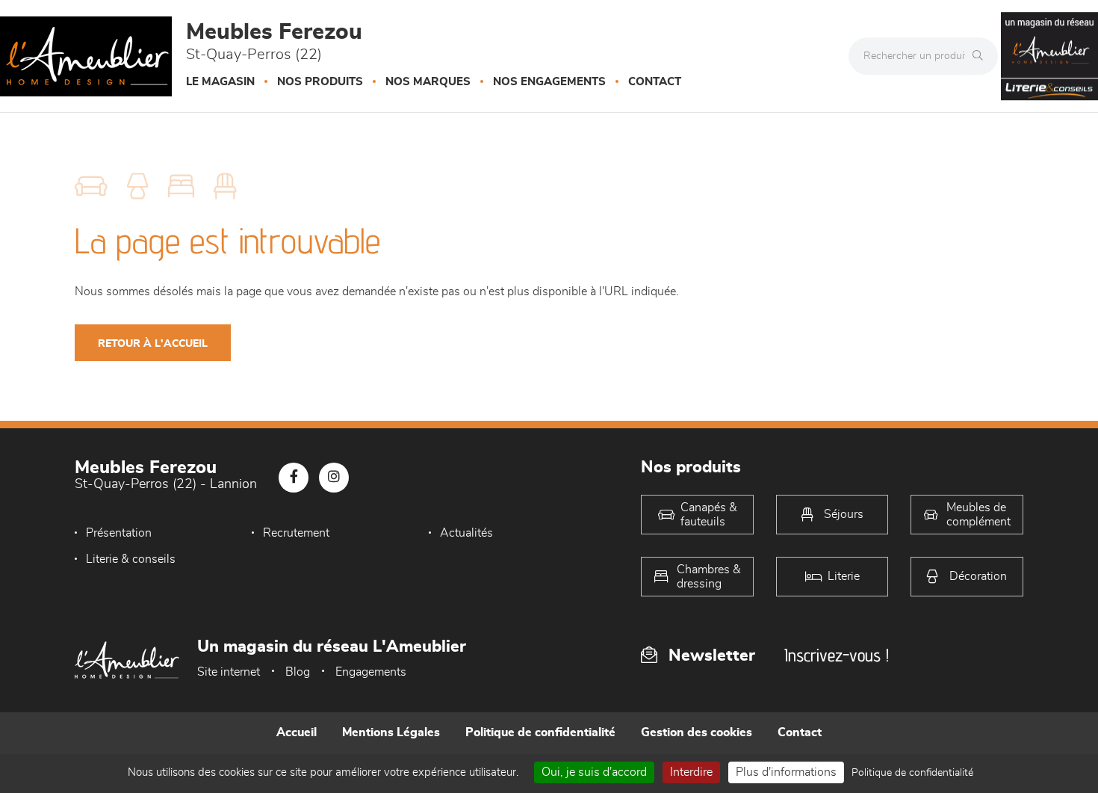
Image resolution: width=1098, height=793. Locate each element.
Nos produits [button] (320, 81)
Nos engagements (549, 81)
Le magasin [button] (220, 81)
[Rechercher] (981, 56)
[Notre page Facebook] (293, 478)
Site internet (228, 672)
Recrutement (296, 533)
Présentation (119, 533)
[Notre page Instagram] (334, 478)
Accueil (296, 732)
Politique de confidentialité (540, 732)
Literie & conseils (131, 559)
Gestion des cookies (696, 732)
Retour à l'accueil (153, 344)
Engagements (370, 672)
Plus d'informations (786, 772)
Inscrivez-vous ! (836, 655)
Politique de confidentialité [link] (912, 773)
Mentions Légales (391, 732)
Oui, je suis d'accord (594, 772)
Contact (654, 81)
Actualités (466, 533)
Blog (297, 672)
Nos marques (428, 81)
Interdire (691, 772)
